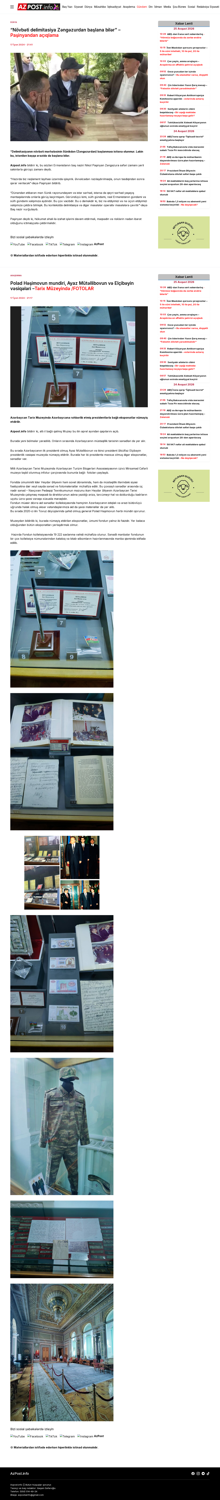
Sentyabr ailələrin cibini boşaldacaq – (178, 112)
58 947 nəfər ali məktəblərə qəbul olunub (182, 193)
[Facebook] (193, 1473)
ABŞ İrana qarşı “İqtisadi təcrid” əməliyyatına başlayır (182, 138)
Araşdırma (16, 275)
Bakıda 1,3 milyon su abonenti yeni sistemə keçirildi (183, 203)
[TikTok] (208, 1473)
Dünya (13, 22)
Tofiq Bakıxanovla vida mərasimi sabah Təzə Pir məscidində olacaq (182, 148)
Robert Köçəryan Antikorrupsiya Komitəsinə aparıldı (182, 98)
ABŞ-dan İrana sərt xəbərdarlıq (182, 37)
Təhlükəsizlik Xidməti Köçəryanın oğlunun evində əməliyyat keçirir (183, 124)
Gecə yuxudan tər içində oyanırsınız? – (184, 75)
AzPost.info (19, 1473)
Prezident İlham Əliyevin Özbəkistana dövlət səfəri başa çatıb (180, 172)
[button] (12, 7)
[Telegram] (203, 1473)
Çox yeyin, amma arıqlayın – (181, 63)
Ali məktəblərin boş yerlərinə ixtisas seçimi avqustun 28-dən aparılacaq (184, 183)
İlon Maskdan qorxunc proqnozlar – (183, 51)
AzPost (99, 244)
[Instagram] (198, 1473)
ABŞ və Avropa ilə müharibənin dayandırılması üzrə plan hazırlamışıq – (182, 160)
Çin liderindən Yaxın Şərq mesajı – (183, 87)
